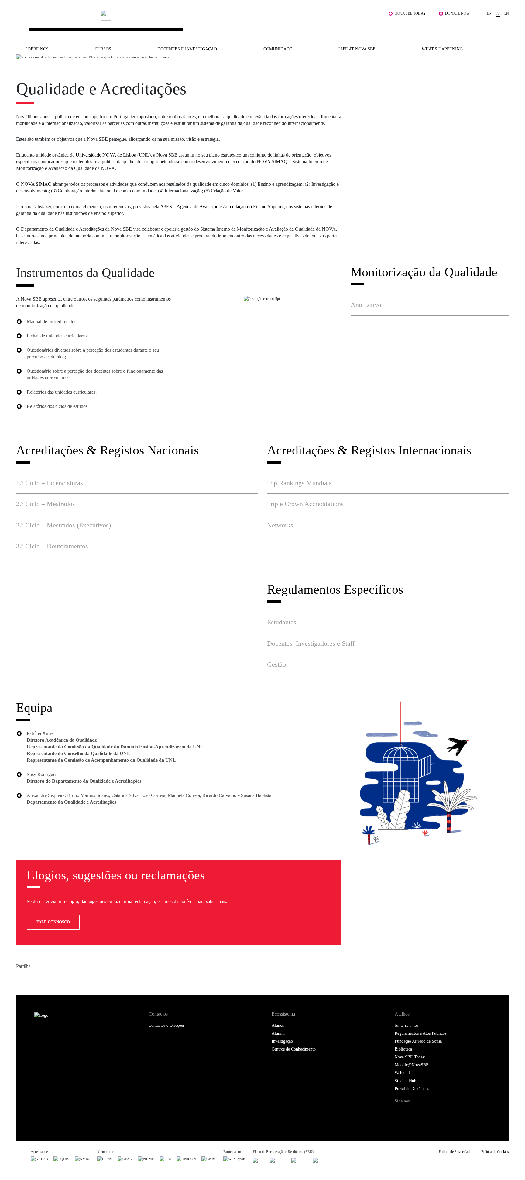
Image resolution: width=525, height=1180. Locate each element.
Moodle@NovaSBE (412, 1065)
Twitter (33, 979)
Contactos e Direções (166, 1025)
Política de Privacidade (455, 1152)
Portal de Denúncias (412, 1088)
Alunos (278, 1025)
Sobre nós (37, 49)
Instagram (425, 1112)
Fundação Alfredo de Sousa (418, 1041)
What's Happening (442, 49)
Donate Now (457, 13)
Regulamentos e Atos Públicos (420, 1033)
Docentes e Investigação (187, 49)
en (489, 13)
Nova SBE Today (410, 13)
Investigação (282, 1041)
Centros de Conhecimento (294, 1049)
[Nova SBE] (218, 23)
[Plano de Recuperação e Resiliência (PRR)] (278, 1159)
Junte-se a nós (406, 1025)
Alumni (278, 1033)
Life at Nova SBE (357, 49)
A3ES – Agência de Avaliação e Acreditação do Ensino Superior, (222, 206)
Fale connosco (53, 922)
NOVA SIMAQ (272, 161)
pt (498, 13)
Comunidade (277, 49)
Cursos (103, 49)
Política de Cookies (495, 1152)
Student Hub (405, 1080)
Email (58, 979)
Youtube (451, 1112)
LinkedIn (45, 979)
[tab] (430, 305)
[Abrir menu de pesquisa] (503, 27)
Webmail (402, 1073)
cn (506, 13)
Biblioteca (403, 1049)
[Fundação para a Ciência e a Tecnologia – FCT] (258, 1159)
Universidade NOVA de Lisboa (106, 154)
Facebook (21, 979)
